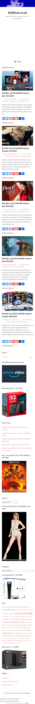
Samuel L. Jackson (15, 635)
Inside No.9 (18, 625)
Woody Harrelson (15, 642)
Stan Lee (8, 638)
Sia (3, 638)
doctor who (24, 613)
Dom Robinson (25, 99)
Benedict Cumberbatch (23, 607)
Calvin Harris (18, 610)
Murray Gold (22, 630)
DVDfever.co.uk (17, 13)
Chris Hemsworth (26, 610)
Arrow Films (5, 678)
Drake (19, 616)
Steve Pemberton (18, 640)
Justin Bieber (24, 627)
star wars (26, 638)
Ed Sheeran (18, 619)
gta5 (30, 622)
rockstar (26, 633)
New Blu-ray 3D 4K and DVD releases (13, 101)
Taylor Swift (27, 640)
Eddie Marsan (8, 619)
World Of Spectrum (8, 685)
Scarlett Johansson (27, 635)
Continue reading (7, 122)
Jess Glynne (8, 627)
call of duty (8, 610)
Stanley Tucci (16, 638)
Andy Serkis (5, 607)
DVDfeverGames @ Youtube (10, 681)
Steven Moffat (7, 640)
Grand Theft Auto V (14, 622)
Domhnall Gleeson (6, 616)
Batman (12, 607)
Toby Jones (6, 642)
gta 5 (26, 622)
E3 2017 (25, 616)
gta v (4, 625)
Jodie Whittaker (16, 627)
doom (14, 616)
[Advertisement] (17, 38)
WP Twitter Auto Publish (11, 703)
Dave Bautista (10, 613)
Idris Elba (10, 625)
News (26, 101)
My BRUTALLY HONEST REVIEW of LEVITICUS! (16, 445)
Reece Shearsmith (18, 633)
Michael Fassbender (12, 630)
